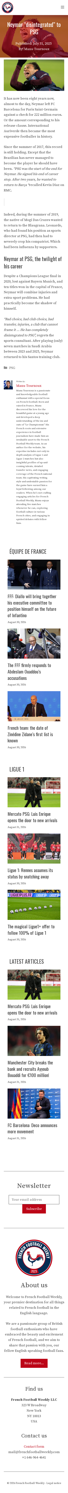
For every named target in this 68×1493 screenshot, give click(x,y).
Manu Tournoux (28, 386)
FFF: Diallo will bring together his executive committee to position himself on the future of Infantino (32, 606)
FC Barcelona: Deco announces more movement (32, 1128)
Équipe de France (27, 551)
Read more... (34, 1363)
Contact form (34, 1446)
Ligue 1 (16, 769)
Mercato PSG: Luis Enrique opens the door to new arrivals (32, 816)
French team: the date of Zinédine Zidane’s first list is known (30, 734)
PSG (12, 368)
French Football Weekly (30, 1483)
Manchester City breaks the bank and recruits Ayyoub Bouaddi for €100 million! (30, 1068)
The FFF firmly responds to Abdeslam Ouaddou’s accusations (29, 671)
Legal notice (53, 1483)
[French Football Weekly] (7, 7)
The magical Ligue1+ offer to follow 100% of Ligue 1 (31, 929)
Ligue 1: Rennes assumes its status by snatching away (30, 873)
